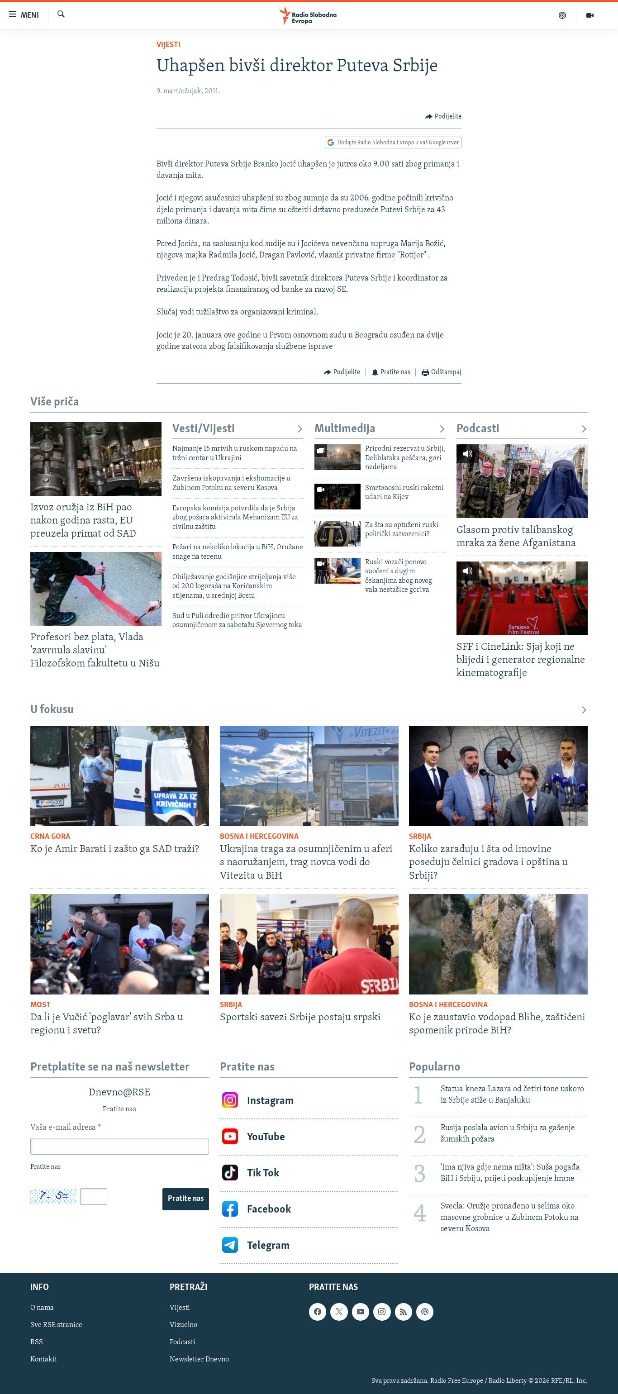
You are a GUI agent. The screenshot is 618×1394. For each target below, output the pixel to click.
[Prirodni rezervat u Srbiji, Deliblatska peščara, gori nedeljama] (337, 457)
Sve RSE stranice (56, 1325)
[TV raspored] (424, 1311)
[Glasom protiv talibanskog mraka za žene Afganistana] (522, 481)
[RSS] (403, 1311)
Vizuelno (183, 1325)
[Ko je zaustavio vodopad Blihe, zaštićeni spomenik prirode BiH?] (498, 944)
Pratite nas (186, 1199)
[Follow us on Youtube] (360, 1311)
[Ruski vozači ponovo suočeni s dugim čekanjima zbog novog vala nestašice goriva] (337, 571)
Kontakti (43, 1360)
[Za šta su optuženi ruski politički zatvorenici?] (337, 534)
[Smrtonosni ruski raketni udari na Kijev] (337, 496)
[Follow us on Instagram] (381, 1311)
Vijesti (169, 45)
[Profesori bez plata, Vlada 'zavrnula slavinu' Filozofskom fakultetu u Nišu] (96, 589)
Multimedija (345, 429)
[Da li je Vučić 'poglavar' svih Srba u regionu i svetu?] (119, 944)
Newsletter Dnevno (199, 1360)
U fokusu (52, 710)
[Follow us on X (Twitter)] (338, 1311)
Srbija (420, 837)
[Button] (443, 117)
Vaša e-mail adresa (65, 1128)
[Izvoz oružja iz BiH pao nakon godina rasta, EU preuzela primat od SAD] (96, 459)
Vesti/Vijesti (203, 429)
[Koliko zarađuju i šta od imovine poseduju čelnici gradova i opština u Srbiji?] (498, 776)
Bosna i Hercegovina (259, 837)
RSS (36, 1342)
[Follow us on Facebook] (317, 1311)
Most (40, 1005)
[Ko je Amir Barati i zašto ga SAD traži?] (119, 776)
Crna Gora (50, 837)
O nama (42, 1308)
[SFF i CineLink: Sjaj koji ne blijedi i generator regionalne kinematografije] (522, 598)
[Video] (590, 15)
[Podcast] (562, 15)
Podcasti (477, 429)
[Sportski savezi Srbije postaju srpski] (309, 944)
